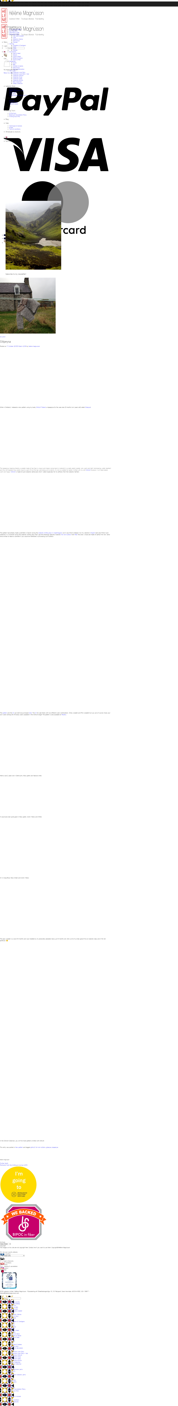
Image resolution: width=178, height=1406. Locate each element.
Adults (15, 63)
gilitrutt (33, 1147)
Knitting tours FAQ (14, 116)
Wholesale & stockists (13, 132)
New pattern (3, 336)
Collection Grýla (17, 77)
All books (11, 101)
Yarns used (12, 71)
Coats (14, 48)
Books (8, 98)
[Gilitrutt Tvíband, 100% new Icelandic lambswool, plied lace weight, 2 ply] (90, 470)
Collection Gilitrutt (18, 75)
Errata (11, 127)
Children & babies (18, 66)
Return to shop (8, 73)
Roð (76, 534)
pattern (5, 713)
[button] (5, 42)
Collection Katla (17, 78)
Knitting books (13, 102)
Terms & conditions (14, 129)
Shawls (15, 55)
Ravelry (64, 715)
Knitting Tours (10, 110)
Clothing (11, 44)
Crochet (15, 42)
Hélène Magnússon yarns (16, 90)
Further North (4, 1163)
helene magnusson (34, 346)
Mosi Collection (17, 82)
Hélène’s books (13, 104)
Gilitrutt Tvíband (41, 407)
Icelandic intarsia (18, 39)
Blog (7, 119)
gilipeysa (48, 1147)
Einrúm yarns (13, 92)
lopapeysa (55, 1147)
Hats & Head (16, 53)
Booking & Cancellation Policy (18, 115)
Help (7, 123)
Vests (14, 47)
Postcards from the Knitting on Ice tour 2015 (13, 1165)
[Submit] (8, 50)
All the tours (12, 113)
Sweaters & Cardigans (19, 45)
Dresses (15, 50)
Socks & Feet (17, 59)
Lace (14, 37)
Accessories (12, 52)
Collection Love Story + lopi (21, 74)
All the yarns (12, 89)
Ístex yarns (12, 93)
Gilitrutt (88, 470)
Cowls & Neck (17, 56)
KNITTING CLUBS (14, 33)
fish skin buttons (66, 534)
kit (13, 713)
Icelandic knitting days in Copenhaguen (50, 533)
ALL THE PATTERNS (15, 29)
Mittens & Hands (18, 58)
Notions (8, 107)
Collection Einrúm (18, 80)
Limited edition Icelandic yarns (18, 95)
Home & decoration (18, 69)
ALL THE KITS (13, 31)
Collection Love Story (19, 72)
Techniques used (14, 34)
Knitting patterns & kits (14, 27)
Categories (12, 61)
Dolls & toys (16, 40)
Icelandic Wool (10, 86)
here (30, 713)
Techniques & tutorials (15, 126)
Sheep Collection (18, 83)
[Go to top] (0, 1295)
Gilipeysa (87, 407)
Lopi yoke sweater (18, 36)
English (93, 533)
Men (14, 64)
